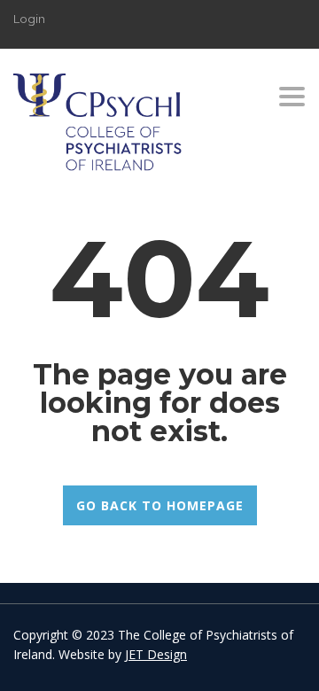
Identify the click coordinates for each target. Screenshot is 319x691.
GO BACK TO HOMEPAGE (160, 505)
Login (29, 19)
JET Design (156, 654)
